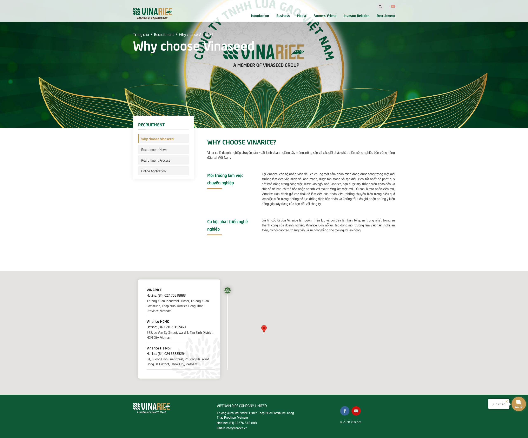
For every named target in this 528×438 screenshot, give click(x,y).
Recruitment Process (155, 160)
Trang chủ (141, 34)
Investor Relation (356, 15)
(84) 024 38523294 (172, 353)
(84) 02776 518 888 (243, 422)
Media (301, 15)
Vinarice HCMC (158, 321)
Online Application (153, 170)
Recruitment (386, 15)
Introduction (260, 15)
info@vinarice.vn (236, 428)
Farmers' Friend (325, 15)
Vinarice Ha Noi (159, 347)
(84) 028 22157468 (172, 326)
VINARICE (154, 289)
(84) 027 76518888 (172, 295)
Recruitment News (154, 149)
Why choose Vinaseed (196, 34)
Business (283, 15)
